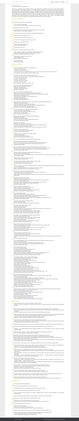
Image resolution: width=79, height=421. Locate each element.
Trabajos (19, 419)
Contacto (16, 419)
